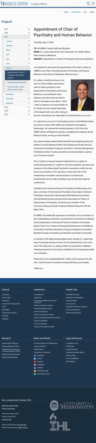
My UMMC (5, 310)
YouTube (39, 362)
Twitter (39, 359)
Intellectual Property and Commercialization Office (11, 350)
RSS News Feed (42, 371)
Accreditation (39, 295)
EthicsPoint (70, 346)
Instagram (40, 365)
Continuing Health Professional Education (45, 302)
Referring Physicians (73, 313)
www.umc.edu (6, 419)
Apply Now (38, 298)
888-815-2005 (23, 427)
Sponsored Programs (9, 357)
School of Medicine (41, 321)
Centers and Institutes (10, 343)
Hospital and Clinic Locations (76, 307)
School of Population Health (44, 327)
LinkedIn (39, 368)
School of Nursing (40, 324)
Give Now (5, 301)
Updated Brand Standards (16, 82)
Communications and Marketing (45, 343)
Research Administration (11, 354)
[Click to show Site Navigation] (93, 3)
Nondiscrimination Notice (75, 352)
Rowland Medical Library (43, 309)
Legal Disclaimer (72, 349)
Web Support (70, 361)
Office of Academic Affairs (43, 306)
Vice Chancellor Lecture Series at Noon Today (15, 88)
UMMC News (38, 349)
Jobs (4, 307)
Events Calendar (40, 346)
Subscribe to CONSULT (42, 352)
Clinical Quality (71, 301)
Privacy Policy (71, 356)
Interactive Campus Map (11, 304)
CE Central (6, 295)
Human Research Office (10, 346)
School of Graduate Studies (44, 315)
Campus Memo (39, 3)
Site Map (5, 316)
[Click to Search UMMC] (88, 3)
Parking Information (9, 313)
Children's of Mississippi (74, 298)
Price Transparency (73, 310)
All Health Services (72, 295)
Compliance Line (72, 343)
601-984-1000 (21, 425)
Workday (5, 319)
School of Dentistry (41, 312)
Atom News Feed (42, 374)
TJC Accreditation (72, 358)
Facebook (40, 356)
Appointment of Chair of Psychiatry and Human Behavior (16, 75)
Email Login (6, 298)
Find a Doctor (71, 304)
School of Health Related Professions (47, 318)
